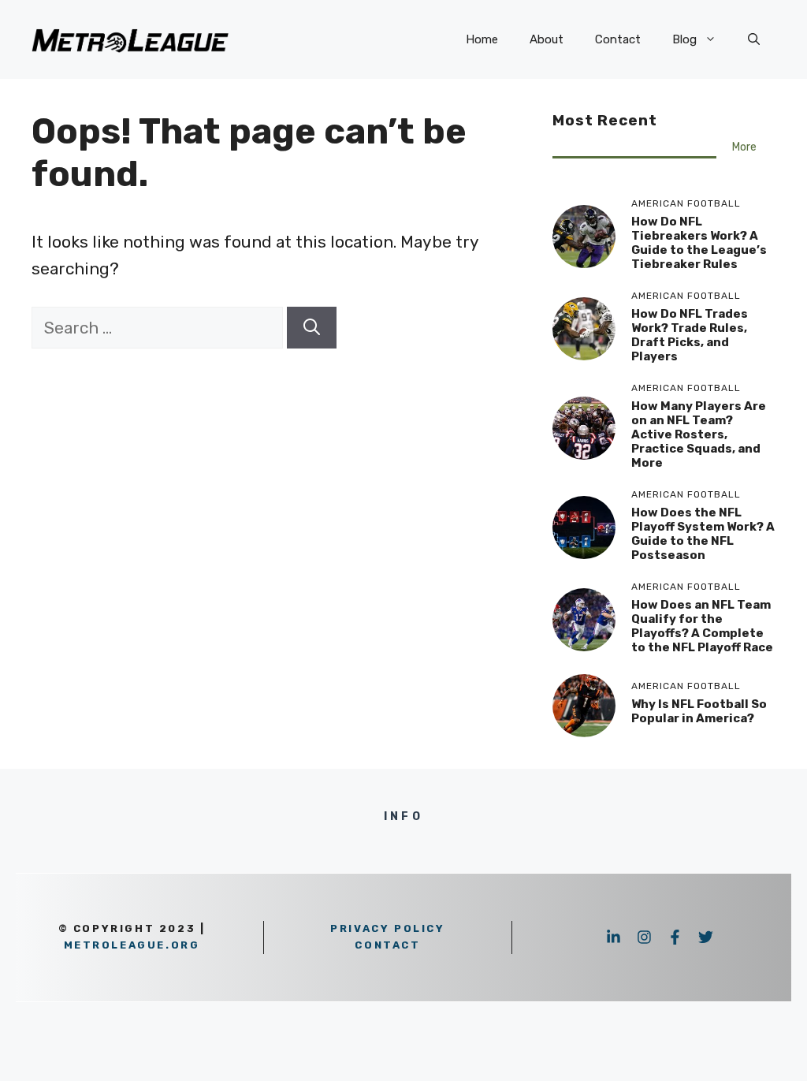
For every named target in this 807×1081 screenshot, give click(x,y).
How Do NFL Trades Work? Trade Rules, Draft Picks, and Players (689, 335)
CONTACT (387, 945)
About (546, 39)
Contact (618, 39)
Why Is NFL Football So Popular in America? (699, 711)
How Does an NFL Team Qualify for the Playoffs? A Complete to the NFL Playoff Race (702, 626)
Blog (684, 39)
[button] (753, 39)
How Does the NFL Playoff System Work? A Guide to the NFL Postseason (703, 533)
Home (482, 39)
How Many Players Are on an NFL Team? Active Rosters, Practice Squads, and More (698, 434)
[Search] (312, 328)
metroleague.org (132, 945)
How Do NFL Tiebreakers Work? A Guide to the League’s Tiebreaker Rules (699, 242)
